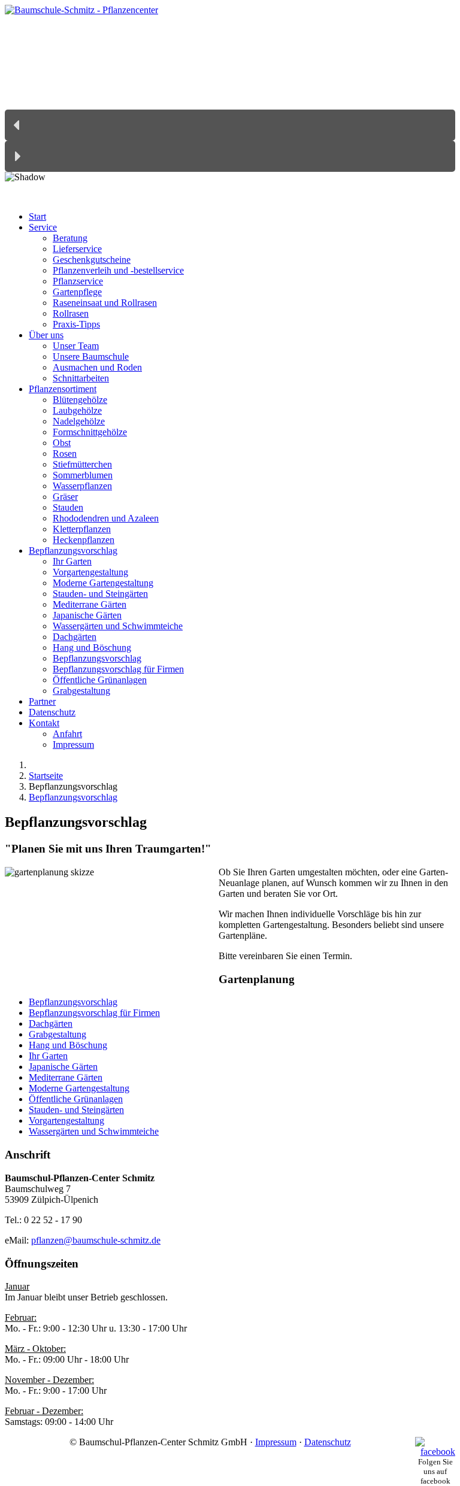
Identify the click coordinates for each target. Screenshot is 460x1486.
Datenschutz (327, 1442)
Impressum (275, 1442)
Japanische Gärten (63, 1067)
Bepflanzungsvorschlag (73, 1002)
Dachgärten (50, 1023)
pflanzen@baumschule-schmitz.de (96, 1240)
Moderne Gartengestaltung (79, 1088)
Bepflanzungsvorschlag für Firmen (94, 1013)
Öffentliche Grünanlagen (76, 1099)
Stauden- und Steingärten (76, 1110)
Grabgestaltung (57, 1034)
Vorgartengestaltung (66, 1120)
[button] (230, 125)
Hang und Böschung (68, 1045)
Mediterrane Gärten (65, 1077)
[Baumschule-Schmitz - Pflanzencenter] (81, 10)
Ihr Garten (48, 1056)
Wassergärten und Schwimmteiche (94, 1131)
